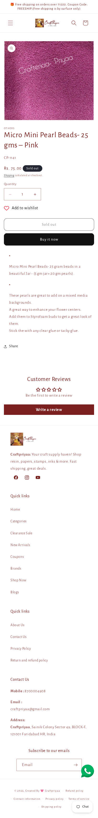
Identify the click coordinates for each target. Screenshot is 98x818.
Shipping (9, 175)
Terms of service (78, 798)
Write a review (49, 410)
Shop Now (18, 580)
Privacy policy (54, 798)
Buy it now (49, 239)
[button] (10, 23)
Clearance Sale (21, 533)
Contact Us (18, 637)
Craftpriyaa (52, 790)
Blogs (14, 592)
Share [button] (13, 346)
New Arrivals (20, 545)
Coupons (17, 557)
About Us (17, 625)
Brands (15, 568)
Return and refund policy (29, 660)
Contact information (27, 798)
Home (15, 509)
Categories (18, 521)
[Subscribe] (76, 765)
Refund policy (75, 790)
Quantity (10, 184)
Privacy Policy (20, 648)
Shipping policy (51, 806)
